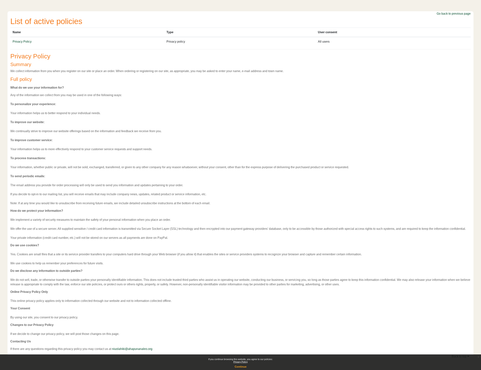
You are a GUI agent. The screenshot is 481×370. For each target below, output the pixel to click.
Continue (241, 366)
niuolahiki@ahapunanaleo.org (132, 348)
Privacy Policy (240, 362)
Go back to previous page (454, 13)
